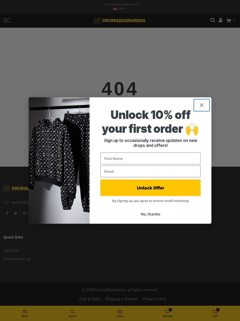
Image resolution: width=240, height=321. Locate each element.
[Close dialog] (202, 105)
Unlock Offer (150, 187)
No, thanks (150, 214)
